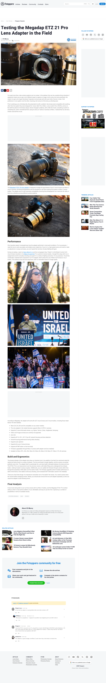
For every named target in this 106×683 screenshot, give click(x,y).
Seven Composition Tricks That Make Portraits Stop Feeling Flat (96, 214)
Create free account (36, 583)
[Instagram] (23, 517)
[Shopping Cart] (92, 3)
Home (2, 21)
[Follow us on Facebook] (91, 34)
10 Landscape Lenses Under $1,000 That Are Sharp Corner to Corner (64, 548)
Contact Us (58, 661)
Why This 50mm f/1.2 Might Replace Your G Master (96, 222)
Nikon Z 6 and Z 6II (29, 254)
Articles (17, 4)
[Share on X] (5, 90)
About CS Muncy (27, 508)
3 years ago (24, 608)
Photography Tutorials (46, 659)
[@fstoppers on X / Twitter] (95, 34)
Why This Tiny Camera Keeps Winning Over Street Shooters (97, 206)
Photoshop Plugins (45, 661)
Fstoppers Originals (20, 21)
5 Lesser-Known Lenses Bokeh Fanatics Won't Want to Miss (23, 539)
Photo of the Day (30, 661)
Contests (40, 4)
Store (46, 4)
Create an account (23, 603)
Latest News (16, 659)
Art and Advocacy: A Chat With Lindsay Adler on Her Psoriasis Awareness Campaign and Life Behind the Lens (62, 541)
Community (32, 4)
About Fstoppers (59, 659)
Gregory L (17, 626)
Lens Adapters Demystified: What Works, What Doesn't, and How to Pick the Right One (24, 533)
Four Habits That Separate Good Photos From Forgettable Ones (97, 200)
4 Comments (16, 40)
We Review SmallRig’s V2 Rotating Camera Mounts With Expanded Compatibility (63, 533)
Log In (96, 4)
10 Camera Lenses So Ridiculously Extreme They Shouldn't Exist (24, 546)
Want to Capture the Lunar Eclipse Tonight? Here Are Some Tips (97, 228)
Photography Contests (31, 664)
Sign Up (102, 4)
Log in (48, 583)
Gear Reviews (9, 21)
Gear (22, 496)
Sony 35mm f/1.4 (28, 252)
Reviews (24, 4)
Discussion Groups (30, 662)
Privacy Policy (75, 668)
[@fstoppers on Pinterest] (98, 34)
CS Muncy (6, 39)
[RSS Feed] (102, 34)
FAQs (56, 664)
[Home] (7, 4)
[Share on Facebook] (2, 90)
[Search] (89, 4)
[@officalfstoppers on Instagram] (83, 34)
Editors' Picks (29, 659)
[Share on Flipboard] (8, 90)
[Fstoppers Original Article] (71, 39)
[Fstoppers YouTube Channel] (87, 34)
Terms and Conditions (84, 668)
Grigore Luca (18, 608)
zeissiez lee (18, 636)
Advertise (57, 662)
